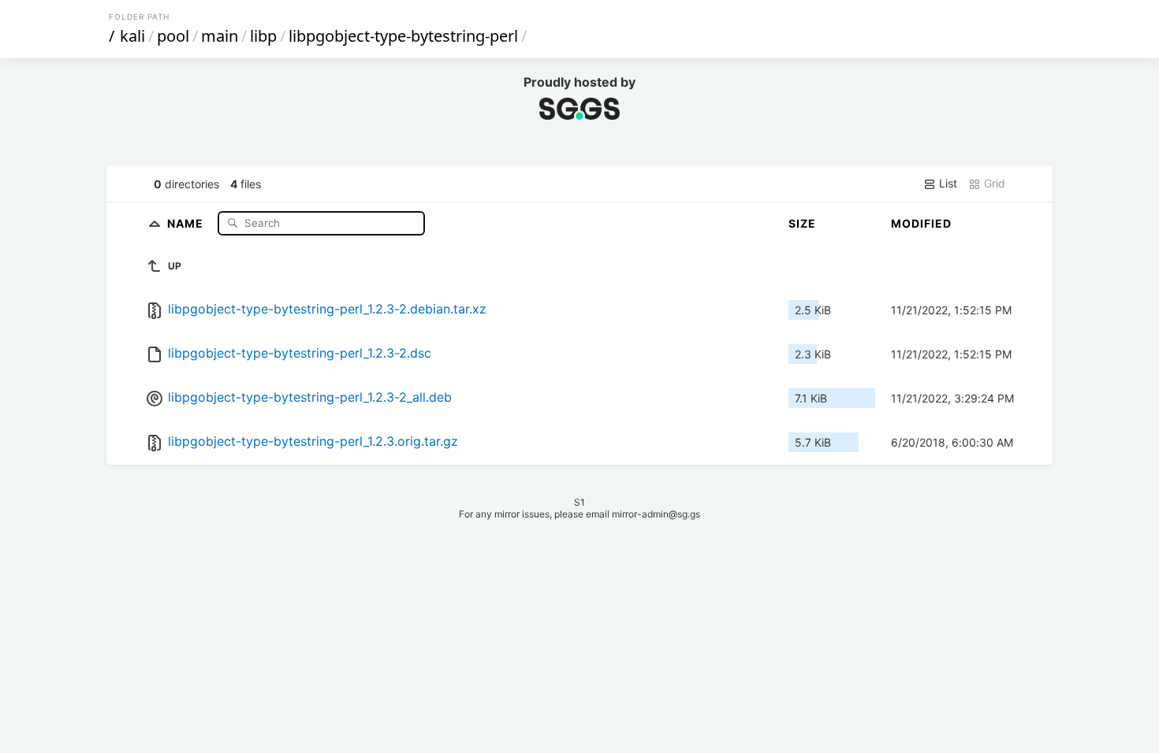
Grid (993, 183)
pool (173, 35)
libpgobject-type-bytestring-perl (403, 35)
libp (263, 35)
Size (802, 223)
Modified (921, 223)
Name (187, 222)
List (946, 183)
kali (132, 35)
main (219, 35)
